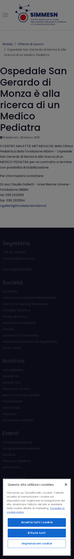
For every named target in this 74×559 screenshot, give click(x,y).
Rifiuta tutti (37, 533)
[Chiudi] (66, 484)
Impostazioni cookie (37, 543)
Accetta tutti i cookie (36, 522)
